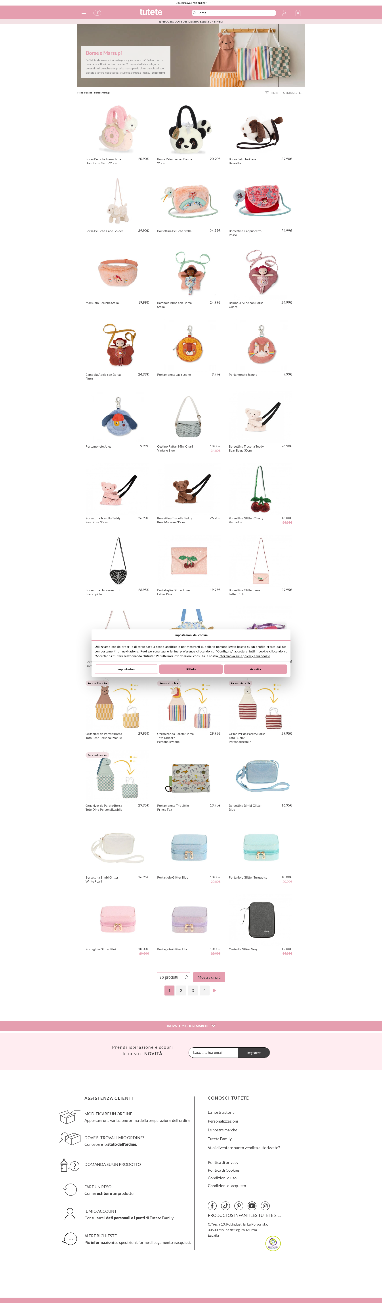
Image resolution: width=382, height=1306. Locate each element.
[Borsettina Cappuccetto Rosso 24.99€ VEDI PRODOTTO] (261, 200)
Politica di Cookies (224, 1170)
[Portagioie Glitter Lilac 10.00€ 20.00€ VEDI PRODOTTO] (189, 919)
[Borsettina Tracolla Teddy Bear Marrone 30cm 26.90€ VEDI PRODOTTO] (189, 488)
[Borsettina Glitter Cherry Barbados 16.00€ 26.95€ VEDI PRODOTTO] (261, 488)
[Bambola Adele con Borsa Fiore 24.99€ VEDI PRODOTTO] (117, 344)
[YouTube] (252, 1205)
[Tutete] (161, 14)
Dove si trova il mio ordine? (191, 2)
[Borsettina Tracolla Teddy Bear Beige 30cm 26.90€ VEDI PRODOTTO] (261, 416)
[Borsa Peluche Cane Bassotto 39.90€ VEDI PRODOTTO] (261, 129)
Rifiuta (191, 669)
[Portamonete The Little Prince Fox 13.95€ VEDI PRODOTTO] (189, 775)
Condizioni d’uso (222, 1178)
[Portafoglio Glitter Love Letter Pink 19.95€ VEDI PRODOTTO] (189, 560)
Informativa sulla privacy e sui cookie (244, 656)
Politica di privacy (223, 1162)
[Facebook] (212, 1205)
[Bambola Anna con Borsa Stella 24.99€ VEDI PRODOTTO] (189, 272)
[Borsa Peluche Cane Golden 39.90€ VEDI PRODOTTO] (117, 200)
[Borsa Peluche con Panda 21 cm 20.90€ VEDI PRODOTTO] (189, 129)
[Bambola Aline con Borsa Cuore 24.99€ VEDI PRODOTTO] (261, 272)
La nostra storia (221, 1112)
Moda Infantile (84, 92)
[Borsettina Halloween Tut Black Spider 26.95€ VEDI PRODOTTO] (117, 560)
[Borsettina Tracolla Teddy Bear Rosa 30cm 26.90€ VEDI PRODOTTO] (117, 488)
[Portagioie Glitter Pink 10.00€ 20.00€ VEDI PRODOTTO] (117, 919)
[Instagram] (265, 1205)
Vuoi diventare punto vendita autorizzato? (244, 1147)
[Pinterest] (238, 1205)
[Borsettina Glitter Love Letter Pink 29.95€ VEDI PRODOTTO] (261, 560)
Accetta (255, 669)
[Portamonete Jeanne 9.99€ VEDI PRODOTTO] (261, 344)
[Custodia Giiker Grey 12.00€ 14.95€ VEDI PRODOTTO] (261, 919)
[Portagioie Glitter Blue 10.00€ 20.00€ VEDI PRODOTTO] (189, 847)
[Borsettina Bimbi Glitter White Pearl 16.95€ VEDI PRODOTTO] (117, 847)
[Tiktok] (225, 1205)
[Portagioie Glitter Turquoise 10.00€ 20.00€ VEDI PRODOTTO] (261, 847)
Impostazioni (126, 669)
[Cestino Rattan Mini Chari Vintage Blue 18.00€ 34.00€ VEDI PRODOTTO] (189, 416)
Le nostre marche (222, 1130)
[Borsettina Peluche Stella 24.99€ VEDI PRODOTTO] (189, 200)
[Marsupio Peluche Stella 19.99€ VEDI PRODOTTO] (117, 272)
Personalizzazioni (223, 1121)
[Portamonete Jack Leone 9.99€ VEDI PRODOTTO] (189, 344)
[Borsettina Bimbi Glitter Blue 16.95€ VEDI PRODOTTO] (261, 775)
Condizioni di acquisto (227, 1185)
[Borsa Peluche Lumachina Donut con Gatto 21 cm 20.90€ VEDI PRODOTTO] (117, 129)
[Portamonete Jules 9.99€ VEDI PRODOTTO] (117, 416)
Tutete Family (220, 1138)
